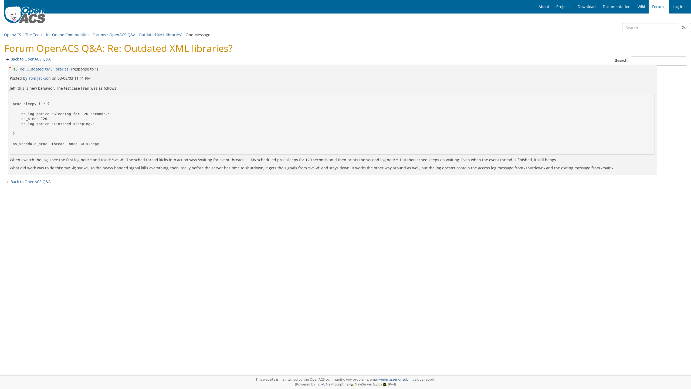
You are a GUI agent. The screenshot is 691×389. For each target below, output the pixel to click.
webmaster (388, 379)
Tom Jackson (40, 78)
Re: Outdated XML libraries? (45, 69)
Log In (678, 6)
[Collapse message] (10, 67)
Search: (622, 60)
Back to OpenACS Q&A (31, 59)
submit (408, 379)
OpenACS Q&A (122, 34)
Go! (684, 27)
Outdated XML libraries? (160, 34)
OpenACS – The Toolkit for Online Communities (46, 34)
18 (15, 69)
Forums (99, 34)
